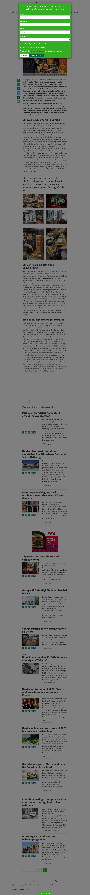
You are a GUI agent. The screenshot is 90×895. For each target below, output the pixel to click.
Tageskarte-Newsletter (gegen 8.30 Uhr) (35, 47)
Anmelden (24, 55)
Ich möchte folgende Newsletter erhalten (34, 44)
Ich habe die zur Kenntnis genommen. (42, 51)
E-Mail (22, 29)
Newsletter (46, 893)
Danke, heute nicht (37, 55)
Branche (22, 36)
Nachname (23, 21)
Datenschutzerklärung (37, 51)
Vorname (23, 14)
